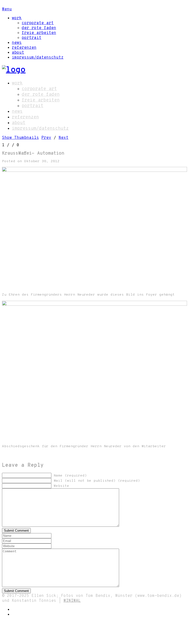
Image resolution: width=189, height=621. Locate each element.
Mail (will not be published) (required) (97, 481)
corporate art (38, 23)
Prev (46, 137)
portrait (31, 37)
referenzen (24, 47)
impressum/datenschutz (37, 57)
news (17, 42)
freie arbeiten (39, 33)
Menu (7, 9)
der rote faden (39, 28)
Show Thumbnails (20, 137)
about (18, 52)
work (17, 18)
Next (63, 137)
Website (61, 486)
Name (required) (70, 476)
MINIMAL (72, 600)
